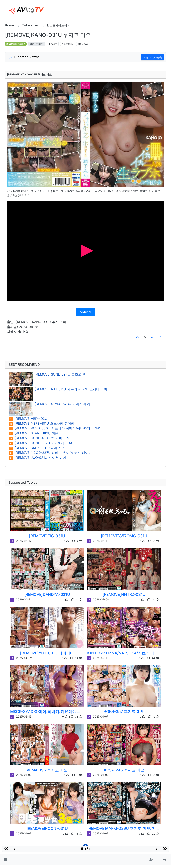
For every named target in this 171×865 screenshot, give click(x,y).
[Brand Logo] (28, 10)
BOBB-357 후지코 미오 (124, 711)
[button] (5, 860)
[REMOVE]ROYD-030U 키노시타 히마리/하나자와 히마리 (55, 428)
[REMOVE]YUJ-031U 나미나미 (47, 652)
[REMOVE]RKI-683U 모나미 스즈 (37, 448)
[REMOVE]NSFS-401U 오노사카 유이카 (42, 424)
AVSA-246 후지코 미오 (124, 770)
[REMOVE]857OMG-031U (124, 535)
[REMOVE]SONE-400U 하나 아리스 (39, 438)
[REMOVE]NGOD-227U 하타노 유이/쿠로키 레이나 (51, 453)
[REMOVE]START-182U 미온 (34, 433)
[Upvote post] (137, 337)
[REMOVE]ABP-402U (28, 419)
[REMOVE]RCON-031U (47, 828)
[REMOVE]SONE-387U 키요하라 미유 (41, 443)
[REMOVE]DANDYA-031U (47, 594)
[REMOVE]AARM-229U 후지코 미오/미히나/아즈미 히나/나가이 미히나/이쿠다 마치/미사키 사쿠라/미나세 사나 (124, 828)
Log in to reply (152, 57)
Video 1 (85, 312)
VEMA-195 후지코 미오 (46, 770)
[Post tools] (160, 337)
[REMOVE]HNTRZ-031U (124, 594)
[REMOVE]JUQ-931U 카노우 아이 (38, 458)
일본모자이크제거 (17, 44)
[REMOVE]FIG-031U (47, 535)
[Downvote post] (152, 337)
